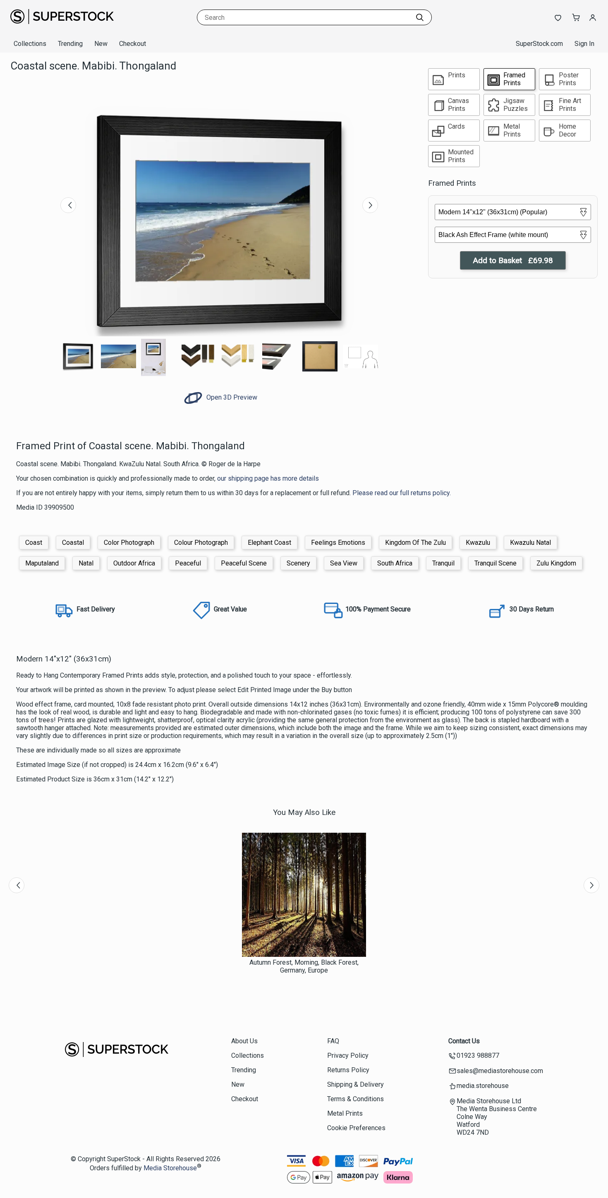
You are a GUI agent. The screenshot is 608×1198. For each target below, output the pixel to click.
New (101, 44)
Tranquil (443, 563)
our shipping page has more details (268, 478)
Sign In (584, 44)
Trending (70, 44)
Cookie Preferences (356, 1128)
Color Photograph (129, 542)
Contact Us (464, 1041)
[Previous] (68, 205)
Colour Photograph (201, 542)
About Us (244, 1041)
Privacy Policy (348, 1055)
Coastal (73, 542)
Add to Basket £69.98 (513, 260)
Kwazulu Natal (530, 542)
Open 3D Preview (231, 397)
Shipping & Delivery (355, 1084)
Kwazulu (478, 542)
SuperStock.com (539, 44)
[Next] (370, 205)
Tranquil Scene (495, 563)
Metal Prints (345, 1113)
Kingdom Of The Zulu (415, 542)
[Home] (62, 27)
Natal (86, 563)
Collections (30, 44)
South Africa (394, 563)
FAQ (333, 1041)
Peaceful (188, 563)
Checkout (132, 44)
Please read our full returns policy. (401, 493)
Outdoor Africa (134, 563)
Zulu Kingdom (556, 563)
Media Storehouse (170, 1168)
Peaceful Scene (244, 563)
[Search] (420, 17)
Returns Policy (348, 1070)
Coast (33, 542)
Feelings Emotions (338, 542)
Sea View (343, 563)
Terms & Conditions (355, 1099)
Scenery (298, 563)
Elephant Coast (269, 542)
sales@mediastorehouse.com (500, 1071)
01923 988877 (478, 1055)
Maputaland (42, 563)
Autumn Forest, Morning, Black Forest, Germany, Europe (304, 966)
